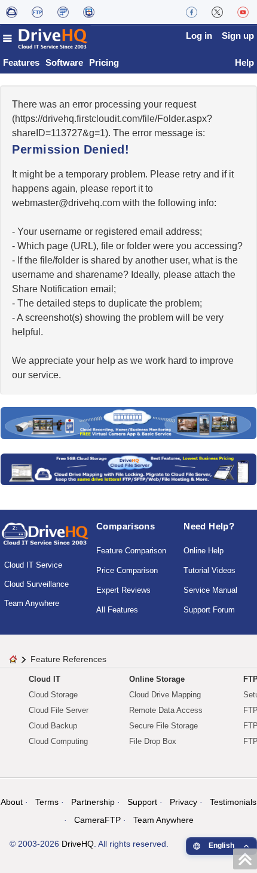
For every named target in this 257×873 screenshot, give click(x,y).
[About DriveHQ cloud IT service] (45, 539)
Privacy (183, 802)
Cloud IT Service (33, 564)
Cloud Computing (58, 741)
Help (244, 62)
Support (142, 802)
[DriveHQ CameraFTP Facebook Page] (191, 12)
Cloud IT (44, 679)
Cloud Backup (53, 725)
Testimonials (233, 802)
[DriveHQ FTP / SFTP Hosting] (37, 12)
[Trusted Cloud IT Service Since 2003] (128, 469)
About (12, 802)
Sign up (238, 35)
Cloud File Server (58, 710)
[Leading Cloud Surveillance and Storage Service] (128, 422)
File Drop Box (152, 741)
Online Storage (157, 679)
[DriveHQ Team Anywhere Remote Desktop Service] (88, 12)
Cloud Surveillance (36, 584)
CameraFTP (97, 820)
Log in (199, 35)
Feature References (68, 659)
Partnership (93, 802)
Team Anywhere (31, 603)
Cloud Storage (53, 694)
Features (21, 62)
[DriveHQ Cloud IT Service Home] (45, 38)
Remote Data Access (166, 710)
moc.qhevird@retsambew (66, 203)
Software (64, 62)
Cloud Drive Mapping (165, 694)
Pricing (104, 62)
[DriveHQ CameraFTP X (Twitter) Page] (217, 12)
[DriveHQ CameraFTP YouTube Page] (243, 12)
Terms (47, 802)
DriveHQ (78, 844)
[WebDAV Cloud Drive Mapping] (11, 12)
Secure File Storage (163, 725)
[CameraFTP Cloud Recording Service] (63, 12)
